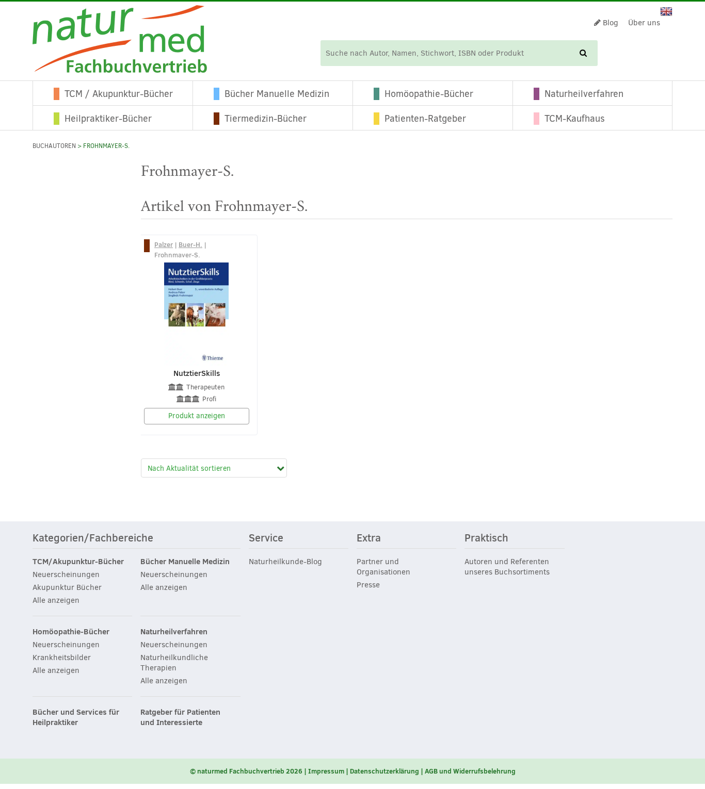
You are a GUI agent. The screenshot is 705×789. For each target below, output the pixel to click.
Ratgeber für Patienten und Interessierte (180, 717)
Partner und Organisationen (383, 566)
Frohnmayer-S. (177, 254)
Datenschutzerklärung (384, 771)
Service (266, 538)
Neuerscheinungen (66, 574)
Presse (368, 585)
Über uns (644, 23)
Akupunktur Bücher (67, 587)
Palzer (163, 244)
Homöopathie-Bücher (428, 94)
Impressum (326, 771)
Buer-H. (190, 244)
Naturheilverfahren (583, 94)
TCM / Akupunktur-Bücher (119, 94)
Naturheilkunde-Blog (285, 561)
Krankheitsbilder (62, 657)
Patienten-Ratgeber (425, 118)
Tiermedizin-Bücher (266, 118)
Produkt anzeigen (196, 416)
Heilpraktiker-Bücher (108, 118)
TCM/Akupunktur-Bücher (78, 561)
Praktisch (486, 538)
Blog (609, 23)
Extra (369, 538)
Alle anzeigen (56, 600)
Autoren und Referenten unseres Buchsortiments (507, 566)
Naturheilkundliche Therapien (174, 662)
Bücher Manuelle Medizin (277, 94)
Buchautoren (54, 146)
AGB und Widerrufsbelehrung (470, 771)
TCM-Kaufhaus (574, 118)
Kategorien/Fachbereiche (93, 538)
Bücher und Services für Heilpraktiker (76, 717)
